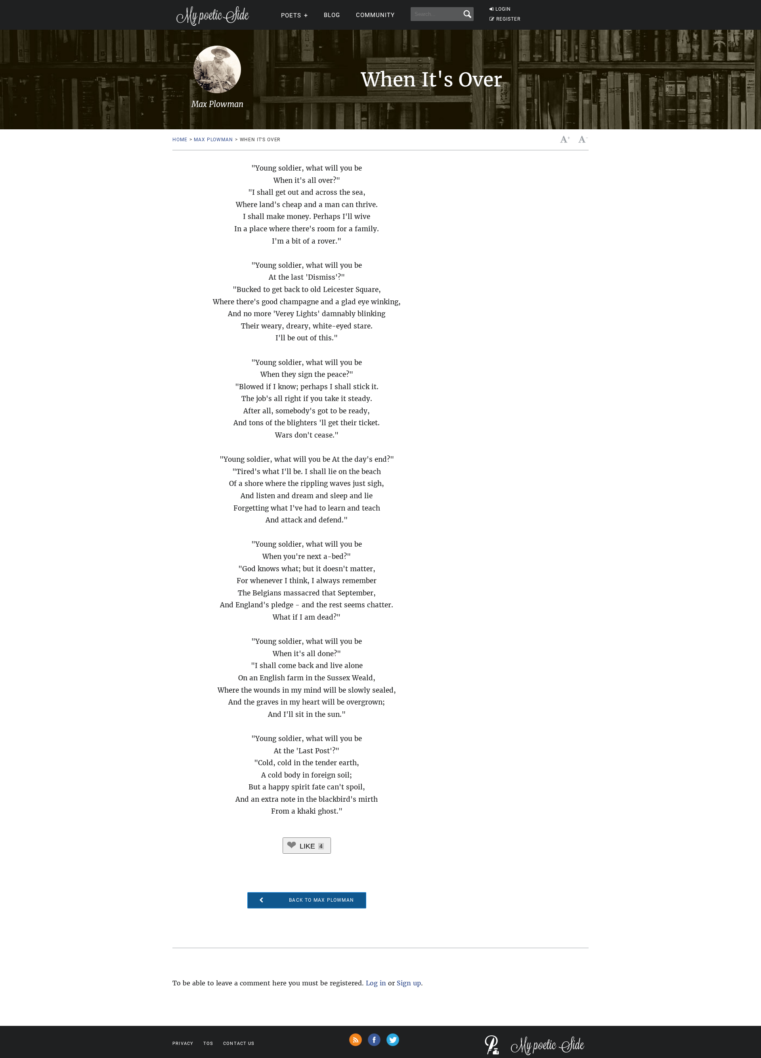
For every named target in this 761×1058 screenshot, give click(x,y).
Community (375, 15)
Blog (332, 15)
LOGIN (503, 9)
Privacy (182, 1043)
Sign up (409, 983)
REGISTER (508, 19)
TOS (208, 1043)
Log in (376, 983)
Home (179, 139)
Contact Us (238, 1043)
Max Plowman (213, 139)
